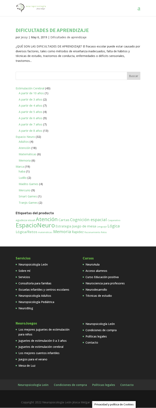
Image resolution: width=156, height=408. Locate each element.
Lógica (113, 226)
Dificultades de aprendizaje (68, 37)
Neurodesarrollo (96, 289)
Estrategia (63, 226)
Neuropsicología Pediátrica (36, 302)
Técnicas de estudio (99, 296)
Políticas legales (96, 336)
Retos (104, 232)
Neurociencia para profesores (105, 283)
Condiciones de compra (101, 330)
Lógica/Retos (26, 231)
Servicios (24, 277)
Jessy (24, 37)
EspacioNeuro (35, 225)
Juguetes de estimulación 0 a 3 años (42, 341)
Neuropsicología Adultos (34, 296)
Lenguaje (102, 226)
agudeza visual (25, 220)
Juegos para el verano (32, 359)
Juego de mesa (84, 226)
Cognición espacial (88, 219)
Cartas (63, 219)
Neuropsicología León (33, 264)
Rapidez (78, 232)
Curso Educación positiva (102, 277)
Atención (47, 219)
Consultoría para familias (34, 283)
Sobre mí (24, 271)
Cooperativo (114, 220)
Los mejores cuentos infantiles (39, 353)
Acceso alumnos (96, 271)
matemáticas (45, 232)
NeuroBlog (25, 308)
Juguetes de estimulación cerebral (40, 347)
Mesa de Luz (27, 365)
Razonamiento (92, 232)
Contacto (92, 342)
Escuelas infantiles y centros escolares (43, 289)
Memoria (62, 231)
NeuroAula (93, 264)
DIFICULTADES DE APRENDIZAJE (52, 30)
